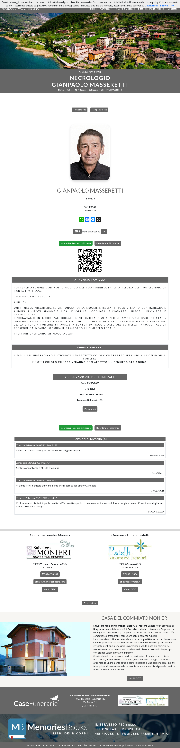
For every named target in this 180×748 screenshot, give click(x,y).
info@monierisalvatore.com (51, 581)
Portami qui (90, 408)
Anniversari (106, 8)
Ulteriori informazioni (156, 5)
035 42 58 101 (51, 574)
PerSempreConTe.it (136, 745)
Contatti (172, 8)
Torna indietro (79, 109)
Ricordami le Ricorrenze (107, 243)
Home (93, 8)
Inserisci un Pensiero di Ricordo (76, 243)
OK (172, 5)
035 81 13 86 (131, 574)
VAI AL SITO (50, 589)
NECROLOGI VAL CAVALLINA (20, 9)
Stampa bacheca (99, 109)
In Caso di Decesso (125, 8)
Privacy (149, 745)
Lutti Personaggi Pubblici (151, 8)
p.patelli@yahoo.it (131, 581)
